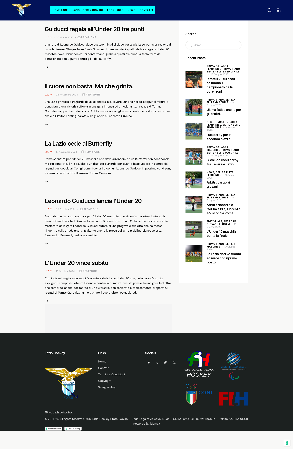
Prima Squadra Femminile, (217, 67)
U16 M (226, 224)
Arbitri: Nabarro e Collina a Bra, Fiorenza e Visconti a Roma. (223, 209)
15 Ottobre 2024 (65, 271)
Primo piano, (232, 68)
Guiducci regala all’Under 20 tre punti (94, 29)
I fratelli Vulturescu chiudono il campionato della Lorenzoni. (221, 85)
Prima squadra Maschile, (217, 148)
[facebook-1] (149, 363)
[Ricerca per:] (213, 45)
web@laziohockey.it (61, 412)
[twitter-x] (157, 363)
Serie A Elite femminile (223, 71)
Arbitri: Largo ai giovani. (218, 185)
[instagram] (166, 363)
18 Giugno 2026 (219, 74)
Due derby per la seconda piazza (219, 137)
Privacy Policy (54, 428)
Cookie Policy (74, 428)
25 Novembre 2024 (67, 94)
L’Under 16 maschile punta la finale (221, 234)
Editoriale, (215, 221)
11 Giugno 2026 (220, 199)
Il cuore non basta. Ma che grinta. (89, 86)
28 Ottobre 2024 (66, 209)
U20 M (48, 37)
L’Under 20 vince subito (76, 262)
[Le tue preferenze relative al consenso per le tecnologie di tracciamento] (287, 443)
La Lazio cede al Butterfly (78, 143)
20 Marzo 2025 (64, 37)
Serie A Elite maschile (222, 152)
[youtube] (174, 363)
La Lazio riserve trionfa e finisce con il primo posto (224, 258)
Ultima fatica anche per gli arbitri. (224, 112)
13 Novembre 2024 (66, 151)
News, (211, 122)
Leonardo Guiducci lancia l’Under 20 (93, 200)
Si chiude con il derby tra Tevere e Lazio (222, 162)
